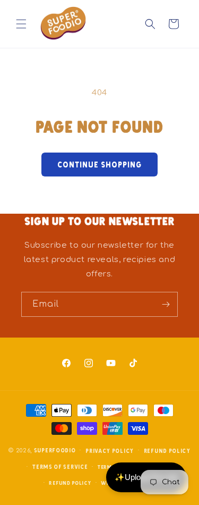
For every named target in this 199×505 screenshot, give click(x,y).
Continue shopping (99, 164)
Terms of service (60, 466)
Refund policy (167, 450)
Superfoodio (55, 450)
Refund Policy (70, 482)
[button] (21, 24)
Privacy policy (109, 450)
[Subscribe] (165, 304)
